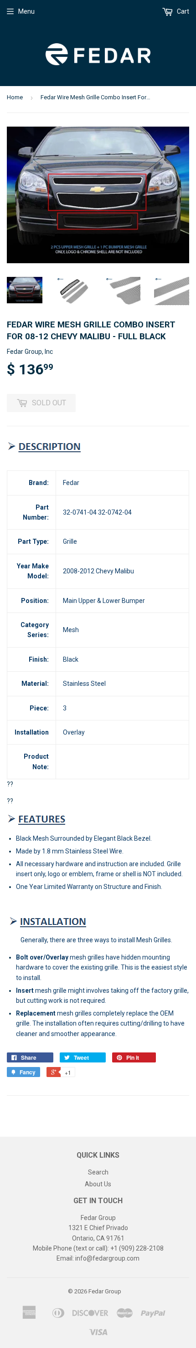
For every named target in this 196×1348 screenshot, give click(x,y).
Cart (182, 11)
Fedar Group (104, 1291)
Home (15, 97)
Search (98, 1172)
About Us (98, 1184)
